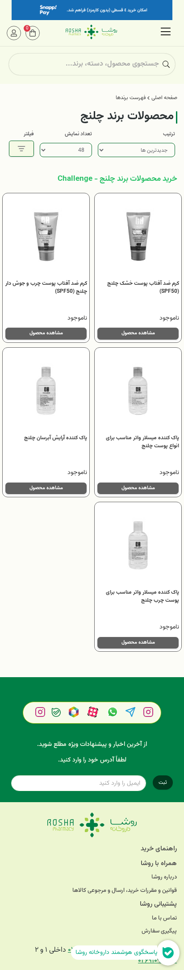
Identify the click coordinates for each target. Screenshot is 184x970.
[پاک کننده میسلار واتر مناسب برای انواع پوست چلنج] (138, 391)
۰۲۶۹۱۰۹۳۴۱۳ (157, 960)
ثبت (163, 782)
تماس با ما (164, 918)
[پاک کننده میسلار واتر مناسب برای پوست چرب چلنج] (138, 545)
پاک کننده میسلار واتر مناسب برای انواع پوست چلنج (142, 442)
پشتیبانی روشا (158, 904)
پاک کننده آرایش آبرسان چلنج (55, 438)
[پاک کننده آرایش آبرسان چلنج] (46, 391)
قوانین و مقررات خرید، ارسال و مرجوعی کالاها (124, 891)
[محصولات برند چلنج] (92, 824)
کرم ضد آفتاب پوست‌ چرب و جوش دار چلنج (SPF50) (46, 287)
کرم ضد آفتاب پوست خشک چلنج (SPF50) (143, 287)
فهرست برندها (131, 98)
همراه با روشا (159, 863)
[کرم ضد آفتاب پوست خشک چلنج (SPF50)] (138, 237)
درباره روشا (164, 877)
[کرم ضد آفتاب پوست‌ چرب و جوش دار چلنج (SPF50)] (46, 237)
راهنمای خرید (159, 849)
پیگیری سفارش (159, 931)
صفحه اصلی (164, 98)
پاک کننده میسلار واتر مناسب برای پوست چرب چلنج (142, 596)
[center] (166, 64)
